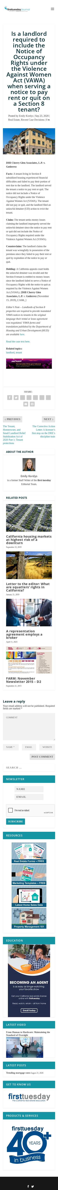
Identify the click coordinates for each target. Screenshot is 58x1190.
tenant (19, 352)
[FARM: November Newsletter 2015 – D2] (29, 660)
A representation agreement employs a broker (24, 634)
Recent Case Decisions (32, 119)
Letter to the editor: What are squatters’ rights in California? (28, 587)
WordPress (47, 1181)
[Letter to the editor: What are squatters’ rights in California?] (29, 565)
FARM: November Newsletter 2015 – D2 (23, 680)
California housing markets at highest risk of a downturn (29, 539)
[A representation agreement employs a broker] (29, 612)
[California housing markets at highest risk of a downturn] (29, 518)
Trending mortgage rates (18, 1073)
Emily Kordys (26, 115)
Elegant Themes (24, 1181)
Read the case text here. (18, 341)
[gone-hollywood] (29, 372)
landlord (10, 352)
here (22, 334)
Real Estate (14, 119)
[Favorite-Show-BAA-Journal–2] (29, 980)
